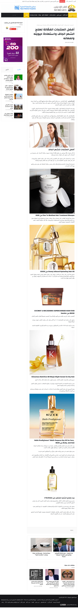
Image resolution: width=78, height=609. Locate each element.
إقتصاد (32, 602)
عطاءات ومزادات (33, 15)
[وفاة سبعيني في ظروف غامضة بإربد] (18, 115)
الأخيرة (18, 69)
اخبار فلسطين (43, 602)
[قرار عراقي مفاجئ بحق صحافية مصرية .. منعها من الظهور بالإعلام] (18, 77)
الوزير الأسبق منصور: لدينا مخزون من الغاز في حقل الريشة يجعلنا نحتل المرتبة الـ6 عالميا (52, 584)
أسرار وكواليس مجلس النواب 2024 (12, 602)
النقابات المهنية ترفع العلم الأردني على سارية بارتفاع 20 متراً (8, 97)
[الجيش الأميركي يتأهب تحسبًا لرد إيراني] (18, 107)
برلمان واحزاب (52, 15)
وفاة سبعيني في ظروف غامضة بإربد (8, 114)
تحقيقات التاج (45, 15)
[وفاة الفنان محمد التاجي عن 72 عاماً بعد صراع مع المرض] (36, 574)
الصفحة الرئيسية (72, 15)
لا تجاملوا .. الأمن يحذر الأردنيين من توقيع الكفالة (49, 1)
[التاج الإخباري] (65, 8)
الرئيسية (72, 25)
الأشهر (7, 69)
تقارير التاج (22, 602)
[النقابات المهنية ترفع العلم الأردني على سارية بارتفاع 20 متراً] (18, 96)
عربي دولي (59, 15)
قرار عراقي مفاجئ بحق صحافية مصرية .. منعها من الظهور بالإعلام (8, 77)
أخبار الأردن (65, 15)
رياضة (39, 15)
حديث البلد (28, 602)
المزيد (26, 15)
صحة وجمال (66, 25)
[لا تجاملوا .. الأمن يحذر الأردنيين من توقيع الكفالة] (18, 87)
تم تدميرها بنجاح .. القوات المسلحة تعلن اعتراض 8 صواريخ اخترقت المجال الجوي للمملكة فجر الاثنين (68, 584)
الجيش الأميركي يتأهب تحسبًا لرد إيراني (9, 106)
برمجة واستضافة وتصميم (71, 604)
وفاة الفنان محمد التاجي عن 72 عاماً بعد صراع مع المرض (37, 583)
